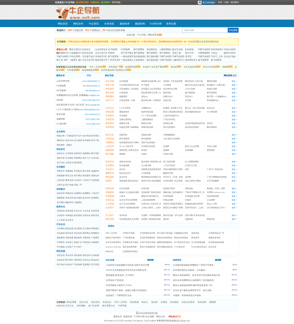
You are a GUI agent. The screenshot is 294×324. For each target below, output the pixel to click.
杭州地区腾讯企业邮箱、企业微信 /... (190, 270)
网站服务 (61, 145)
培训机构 (61, 211)
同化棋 (60, 100)
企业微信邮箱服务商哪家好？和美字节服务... (194, 265)
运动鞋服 (95, 255)
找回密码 (234, 2)
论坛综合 (95, 158)
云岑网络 (167, 85)
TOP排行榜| (139, 316)
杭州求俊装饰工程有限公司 (114, 70)
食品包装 (78, 233)
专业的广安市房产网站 (153, 67)
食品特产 (69, 264)
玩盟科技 (189, 219)
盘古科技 (123, 177)
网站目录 (78, 23)
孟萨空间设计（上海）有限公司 (199, 207)
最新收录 (125, 23)
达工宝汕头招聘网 (127, 204)
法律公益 (61, 185)
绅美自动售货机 (181, 237)
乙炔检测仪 (139, 60)
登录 (220, 2)
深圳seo (144, 96)
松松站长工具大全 (65, 306)
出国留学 (61, 215)
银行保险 (86, 171)
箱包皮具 (95, 260)
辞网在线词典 (147, 127)
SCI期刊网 (61, 124)
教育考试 (95, 215)
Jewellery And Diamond (115, 247)
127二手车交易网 (148, 115)
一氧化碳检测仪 (128, 60)
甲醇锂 (111, 53)
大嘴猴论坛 (146, 108)
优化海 (154, 302)
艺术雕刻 (61, 247)
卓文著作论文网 (170, 89)
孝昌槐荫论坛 (213, 100)
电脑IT (69, 145)
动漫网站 (78, 193)
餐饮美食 (69, 180)
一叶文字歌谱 (169, 165)
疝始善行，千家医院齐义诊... (119, 295)
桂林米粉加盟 (147, 112)
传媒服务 (95, 242)
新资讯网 (61, 114)
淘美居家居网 (213, 196)
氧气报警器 (113, 56)
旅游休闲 (61, 193)
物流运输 (69, 228)
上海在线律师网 (148, 200)
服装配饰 (61, 237)
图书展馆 (78, 215)
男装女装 (61, 255)
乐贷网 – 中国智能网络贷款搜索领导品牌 (159, 215)
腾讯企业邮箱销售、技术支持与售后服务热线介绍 (196, 275)
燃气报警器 (139, 49)
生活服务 (61, 167)
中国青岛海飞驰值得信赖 (134, 242)
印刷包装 (86, 242)
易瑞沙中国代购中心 (150, 196)
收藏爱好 (86, 193)
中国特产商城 (129, 233)
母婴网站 (69, 171)
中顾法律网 (168, 200)
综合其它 (61, 149)
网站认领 (160, 316)
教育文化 (61, 207)
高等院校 (69, 211)
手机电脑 (78, 264)
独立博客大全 (108, 306)
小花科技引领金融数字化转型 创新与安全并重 (127, 265)
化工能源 (86, 228)
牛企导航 (141, 35)
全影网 (188, 177)
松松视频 (81, 306)
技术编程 (86, 140)
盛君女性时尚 (230, 53)
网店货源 (61, 251)
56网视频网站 (204, 53)
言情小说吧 (212, 146)
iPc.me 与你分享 (126, 146)
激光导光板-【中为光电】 (174, 215)
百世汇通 (176, 53)
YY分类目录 (179, 247)
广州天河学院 (169, 119)
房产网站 (78, 175)
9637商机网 (212, 112)
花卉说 (122, 169)
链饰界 (166, 219)
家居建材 (86, 175)
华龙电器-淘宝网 (192, 196)
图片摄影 (78, 198)
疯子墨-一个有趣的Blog (217, 96)
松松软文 (86, 49)
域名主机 (69, 140)
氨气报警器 (203, 60)
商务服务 (95, 228)
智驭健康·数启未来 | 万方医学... (121, 275)
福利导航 (167, 92)
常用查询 (78, 171)
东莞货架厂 (113, 67)
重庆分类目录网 (76, 49)
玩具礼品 (86, 260)
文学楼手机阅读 (148, 146)
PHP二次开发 (95, 67)
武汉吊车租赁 (209, 67)
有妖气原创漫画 (148, 142)
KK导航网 (112, 49)
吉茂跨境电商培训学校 (195, 123)
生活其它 (78, 180)
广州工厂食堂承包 (215, 169)
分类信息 (61, 180)
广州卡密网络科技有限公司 (219, 177)
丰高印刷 (145, 188)
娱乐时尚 (86, 198)
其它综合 (61, 162)
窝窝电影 (211, 150)
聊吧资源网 (212, 81)
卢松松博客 (71, 302)
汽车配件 (61, 242)
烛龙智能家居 (88, 70)
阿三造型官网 (169, 161)
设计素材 (78, 140)
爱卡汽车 (189, 53)
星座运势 (69, 198)
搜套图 (122, 154)
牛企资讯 (94, 23)
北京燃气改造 (88, 56)
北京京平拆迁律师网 (128, 200)
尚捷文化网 (212, 89)
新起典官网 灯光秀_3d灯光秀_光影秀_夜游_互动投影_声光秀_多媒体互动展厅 (71, 105)
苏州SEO (189, 96)
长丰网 (188, 100)
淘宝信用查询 (169, 127)
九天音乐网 (146, 165)
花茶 (187, 169)
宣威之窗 (167, 100)
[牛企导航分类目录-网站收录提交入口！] (78, 12)
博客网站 (78, 158)
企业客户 (69, 247)
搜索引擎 (61, 158)
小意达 (214, 53)
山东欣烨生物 (101, 49)
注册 (226, 2)
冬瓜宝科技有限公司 (114, 242)
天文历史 (86, 211)
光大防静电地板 (198, 242)
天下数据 (145, 85)
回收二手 (78, 185)
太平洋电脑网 (213, 181)
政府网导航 (131, 67)
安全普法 (69, 220)
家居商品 (86, 233)
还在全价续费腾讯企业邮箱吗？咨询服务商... (194, 280)
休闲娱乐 (61, 189)
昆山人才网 (212, 204)
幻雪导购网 (168, 196)
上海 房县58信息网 (171, 138)
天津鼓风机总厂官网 (217, 233)
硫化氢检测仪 (140, 56)
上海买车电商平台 (171, 115)
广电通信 (95, 237)
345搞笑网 (145, 173)
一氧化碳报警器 (128, 56)
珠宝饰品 (61, 264)
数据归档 (140, 23)
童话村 (174, 67)
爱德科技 (211, 219)
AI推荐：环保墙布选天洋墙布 (187, 295)
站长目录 (212, 247)
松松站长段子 (125, 173)
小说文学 (95, 193)
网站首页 (63, 23)
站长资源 (86, 136)
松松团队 (174, 302)
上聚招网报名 (165, 49)
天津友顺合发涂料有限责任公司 (154, 233)
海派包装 (189, 188)
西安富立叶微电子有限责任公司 (177, 207)
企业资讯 (61, 131)
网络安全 (61, 140)
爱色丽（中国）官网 (216, 188)
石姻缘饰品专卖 (181, 233)
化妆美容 (61, 260)
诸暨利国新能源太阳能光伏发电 (171, 242)
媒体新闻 (78, 162)
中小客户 (78, 247)
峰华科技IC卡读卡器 (194, 81)
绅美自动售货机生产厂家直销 (170, 237)
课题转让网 (124, 123)
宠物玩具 (95, 175)
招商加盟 (69, 237)
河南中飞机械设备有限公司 (131, 207)
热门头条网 (93, 306)
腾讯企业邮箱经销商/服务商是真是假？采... (193, 285)
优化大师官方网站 (193, 181)
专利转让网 (168, 123)
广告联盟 (69, 136)
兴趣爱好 (78, 202)
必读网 (166, 146)
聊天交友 (69, 175)
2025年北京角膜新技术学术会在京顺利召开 (126, 270)
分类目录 (69, 162)
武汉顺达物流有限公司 (218, 242)
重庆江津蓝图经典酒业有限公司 (177, 112)
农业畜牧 (78, 228)
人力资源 (61, 220)
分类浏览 (109, 23)
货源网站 (86, 264)
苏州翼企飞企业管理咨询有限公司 (156, 89)
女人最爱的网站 (192, 161)
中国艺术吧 (168, 154)
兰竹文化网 (190, 89)
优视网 (225, 67)
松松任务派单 (188, 302)
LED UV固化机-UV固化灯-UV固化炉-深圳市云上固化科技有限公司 (68, 109)
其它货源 (95, 264)
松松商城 (189, 49)
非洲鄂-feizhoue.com (216, 192)
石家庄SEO (168, 96)
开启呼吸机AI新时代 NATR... (119, 285)
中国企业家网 (230, 49)
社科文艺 (78, 211)
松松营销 (202, 302)
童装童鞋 (78, 255)
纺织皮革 (69, 233)
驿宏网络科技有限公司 (151, 177)
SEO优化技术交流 (182, 242)
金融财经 (95, 171)
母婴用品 (78, 260)
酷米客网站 (212, 127)
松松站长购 (87, 53)
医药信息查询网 (130, 247)
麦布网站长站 (191, 60)
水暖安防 (86, 237)
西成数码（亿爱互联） (217, 85)
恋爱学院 (123, 135)
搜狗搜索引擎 (63, 53)
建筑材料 (78, 237)
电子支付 (78, 136)
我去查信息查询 (192, 127)
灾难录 (188, 200)
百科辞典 (95, 211)
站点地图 (149, 316)
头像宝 (144, 154)
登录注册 (171, 23)
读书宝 (188, 56)
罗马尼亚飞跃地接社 (166, 233)
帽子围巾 (69, 260)
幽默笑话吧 (168, 173)
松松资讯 (95, 302)
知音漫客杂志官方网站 (129, 142)
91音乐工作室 (191, 165)
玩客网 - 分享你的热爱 (173, 81)
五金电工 (69, 242)
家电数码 (95, 233)
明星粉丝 (69, 193)
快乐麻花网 (124, 165)
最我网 (212, 302)
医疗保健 (69, 185)
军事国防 (69, 215)
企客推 (164, 302)
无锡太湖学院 (125, 119)
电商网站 (86, 153)
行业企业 (61, 224)
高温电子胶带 (169, 188)
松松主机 (83, 302)
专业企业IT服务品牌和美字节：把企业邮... (193, 290)
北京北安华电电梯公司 (93, 60)
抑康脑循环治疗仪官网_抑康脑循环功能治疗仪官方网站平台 (72, 95)
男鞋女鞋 (86, 255)
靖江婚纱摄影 (153, 56)
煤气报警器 (164, 53)
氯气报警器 (216, 60)
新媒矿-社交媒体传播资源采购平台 (134, 192)
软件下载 (95, 140)
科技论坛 (109, 251)
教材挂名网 (146, 123)
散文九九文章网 (192, 146)
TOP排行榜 (156, 23)
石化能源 (61, 233)
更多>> (234, 81)
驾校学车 (61, 171)
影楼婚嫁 (61, 175)
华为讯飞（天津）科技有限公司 (177, 177)
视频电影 (61, 198)
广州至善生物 (129, 237)
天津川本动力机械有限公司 (152, 242)
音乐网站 (61, 202)
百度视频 (189, 150)
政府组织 (78, 153)
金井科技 (123, 215)
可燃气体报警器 (205, 49)
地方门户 (86, 158)
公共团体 (69, 153)
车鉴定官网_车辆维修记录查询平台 (134, 127)
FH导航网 (125, 49)
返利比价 (61, 153)
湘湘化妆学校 (214, 237)
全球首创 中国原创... (115, 280)
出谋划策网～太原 (127, 100)
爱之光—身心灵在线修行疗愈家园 (200, 108)
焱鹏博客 (61, 119)
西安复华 (195, 237)
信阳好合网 (146, 135)
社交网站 (69, 158)
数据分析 (61, 136)
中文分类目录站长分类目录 (203, 247)
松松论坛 (211, 108)
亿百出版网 (124, 188)
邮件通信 (95, 136)
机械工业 (78, 242)
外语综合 (86, 215)
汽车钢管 (71, 70)
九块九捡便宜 (189, 67)
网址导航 (95, 153)
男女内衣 (69, 255)
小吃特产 (86, 180)
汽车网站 (61, 228)
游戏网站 (95, 198)
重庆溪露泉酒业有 (193, 112)
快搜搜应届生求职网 (194, 204)
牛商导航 (122, 306)
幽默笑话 (69, 202)
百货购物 (95, 180)
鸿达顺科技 (151, 49)
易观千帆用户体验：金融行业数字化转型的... (127, 290)
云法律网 (211, 200)
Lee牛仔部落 (124, 108)
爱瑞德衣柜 (124, 112)
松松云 (145, 302)
